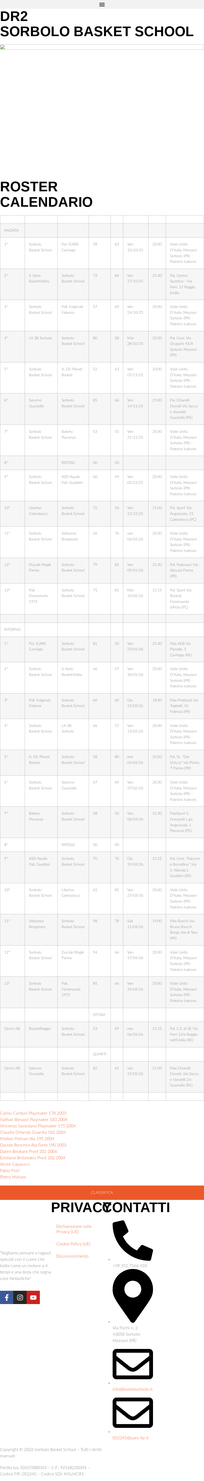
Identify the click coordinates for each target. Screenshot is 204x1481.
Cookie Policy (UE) (73, 1244)
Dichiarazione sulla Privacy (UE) (73, 1229)
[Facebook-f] (6, 1297)
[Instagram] (20, 1297)
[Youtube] (33, 1297)
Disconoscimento (72, 1256)
